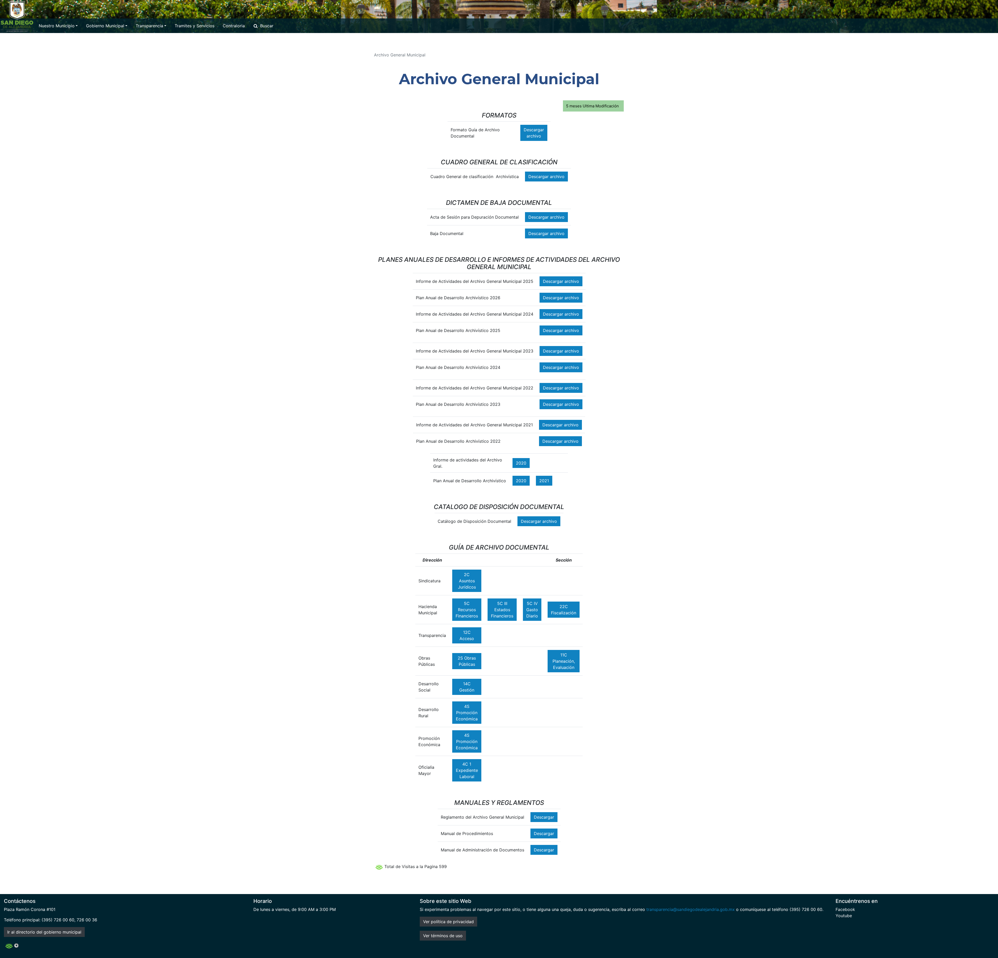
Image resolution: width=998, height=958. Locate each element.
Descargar (544, 817)
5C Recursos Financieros (467, 609)
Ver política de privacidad (448, 921)
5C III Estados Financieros (502, 609)
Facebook (845, 909)
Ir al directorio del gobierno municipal (44, 932)
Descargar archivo (534, 133)
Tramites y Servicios (194, 25)
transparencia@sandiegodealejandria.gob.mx (690, 909)
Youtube (844, 915)
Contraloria (234, 25)
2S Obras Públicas (467, 661)
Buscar (266, 25)
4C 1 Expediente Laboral (467, 770)
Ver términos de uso (443, 935)
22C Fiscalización (563, 609)
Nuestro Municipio (57, 25)
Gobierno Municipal (105, 25)
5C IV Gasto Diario (532, 609)
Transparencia (149, 25)
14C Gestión (466, 687)
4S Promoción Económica (467, 712)
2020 (521, 463)
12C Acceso (466, 635)
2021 (544, 480)
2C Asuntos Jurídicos (467, 581)
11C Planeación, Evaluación (564, 661)
